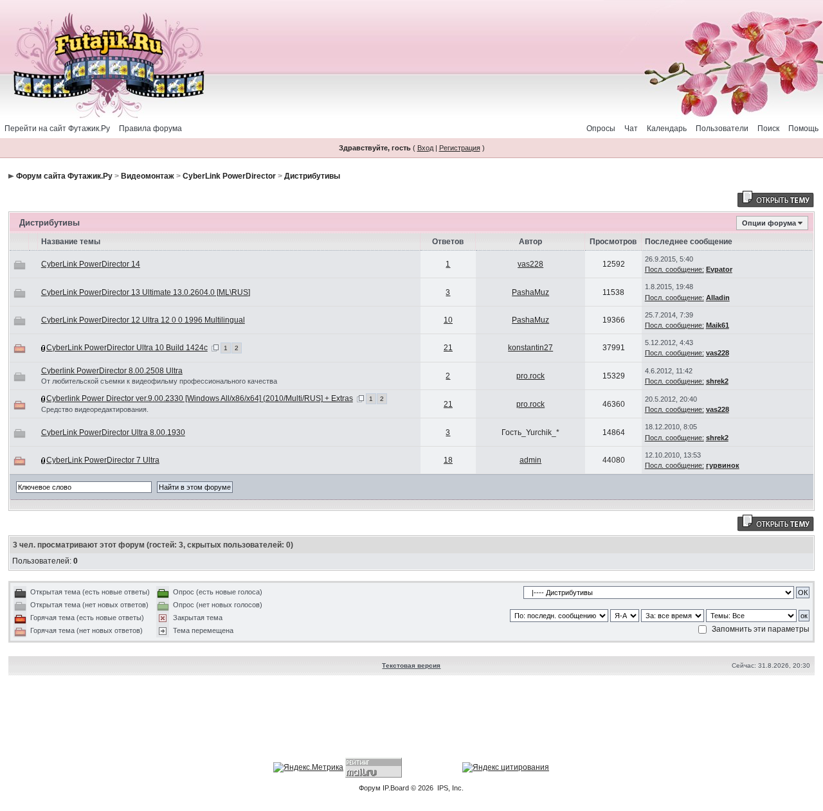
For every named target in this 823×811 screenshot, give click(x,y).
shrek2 (717, 381)
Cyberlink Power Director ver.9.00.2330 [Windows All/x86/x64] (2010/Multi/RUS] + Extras (199, 398)
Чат (631, 128)
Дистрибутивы (312, 176)
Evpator (719, 269)
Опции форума (769, 223)
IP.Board (396, 788)
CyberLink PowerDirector (229, 176)
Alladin (718, 297)
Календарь (667, 128)
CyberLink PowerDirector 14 (90, 264)
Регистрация (459, 148)
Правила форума (150, 128)
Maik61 (717, 325)
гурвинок (722, 465)
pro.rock (530, 375)
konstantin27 (530, 347)
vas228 (530, 264)
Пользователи (722, 128)
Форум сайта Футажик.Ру (64, 176)
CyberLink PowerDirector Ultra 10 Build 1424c (127, 347)
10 (448, 320)
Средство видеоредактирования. (95, 409)
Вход (425, 148)
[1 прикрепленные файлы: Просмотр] (43, 398)
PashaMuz (530, 292)
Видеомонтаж (147, 176)
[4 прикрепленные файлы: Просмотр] (43, 347)
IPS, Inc (449, 788)
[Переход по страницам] (215, 347)
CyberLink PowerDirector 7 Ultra (102, 460)
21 (448, 347)
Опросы (600, 128)
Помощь (803, 128)
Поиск (768, 128)
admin (530, 460)
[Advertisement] (411, 718)
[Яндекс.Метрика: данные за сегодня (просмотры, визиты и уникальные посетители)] (308, 767)
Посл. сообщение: (674, 269)
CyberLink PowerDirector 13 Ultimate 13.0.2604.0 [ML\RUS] (145, 292)
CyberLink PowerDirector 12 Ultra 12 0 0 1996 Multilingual (143, 320)
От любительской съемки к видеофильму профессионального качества (159, 381)
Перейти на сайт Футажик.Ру (57, 128)
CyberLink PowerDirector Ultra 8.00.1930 (113, 432)
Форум (370, 788)
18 (448, 460)
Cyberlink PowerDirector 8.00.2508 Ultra (112, 370)
